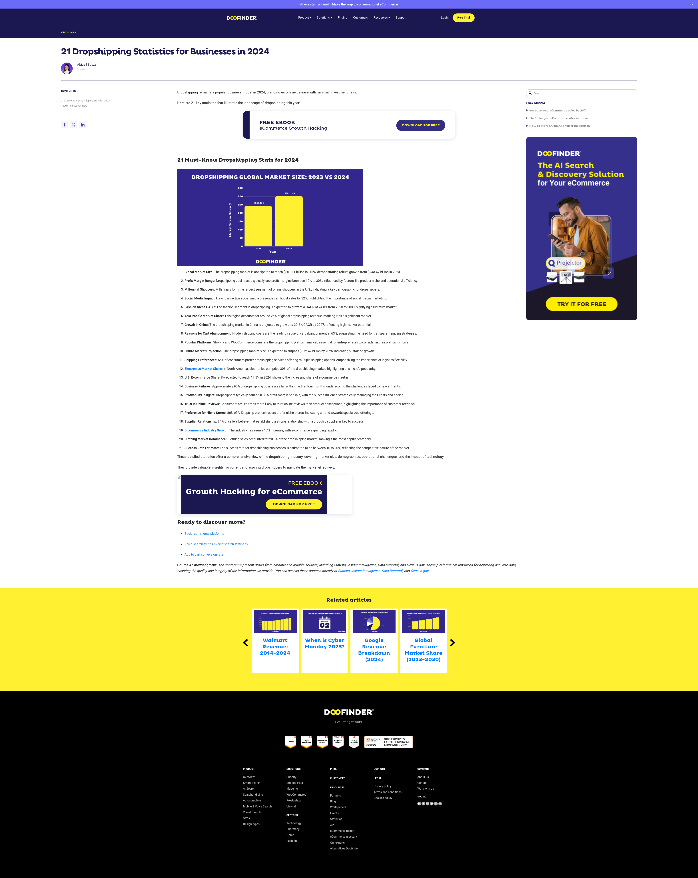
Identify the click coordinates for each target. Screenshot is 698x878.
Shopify (291, 777)
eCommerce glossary (343, 836)
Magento (292, 788)
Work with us (425, 788)
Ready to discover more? (75, 105)
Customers (337, 778)
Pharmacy (293, 829)
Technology (293, 823)
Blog (333, 801)
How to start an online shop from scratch (559, 126)
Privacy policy (383, 786)
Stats (246, 818)
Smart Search (251, 783)
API (332, 825)
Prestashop (293, 800)
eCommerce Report (342, 831)
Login (445, 17)
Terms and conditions (388, 792)
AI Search (249, 788)
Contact (422, 783)
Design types (251, 824)
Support (379, 768)
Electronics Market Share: (203, 369)
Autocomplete (252, 800)
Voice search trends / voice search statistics (216, 544)
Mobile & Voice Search (257, 806)
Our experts (337, 842)
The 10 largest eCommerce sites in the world (561, 118)
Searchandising (253, 794)
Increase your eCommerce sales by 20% (557, 110)
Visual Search (252, 812)
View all (291, 806)
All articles (69, 32)
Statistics (336, 819)
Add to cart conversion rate (203, 554)
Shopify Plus (294, 783)
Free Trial (463, 17)
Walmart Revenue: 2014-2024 (275, 646)
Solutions (293, 768)
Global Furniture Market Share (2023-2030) (423, 650)
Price (333, 768)
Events (334, 813)
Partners (335, 795)
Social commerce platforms (204, 533)
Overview (249, 777)
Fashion (291, 841)
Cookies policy (383, 798)
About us (423, 777)
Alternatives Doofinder (344, 848)
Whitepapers (338, 807)
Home (290, 835)
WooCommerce (296, 794)
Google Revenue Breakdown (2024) (374, 650)
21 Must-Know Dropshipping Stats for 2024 (85, 100)
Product (249, 768)
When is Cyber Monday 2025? (324, 643)
